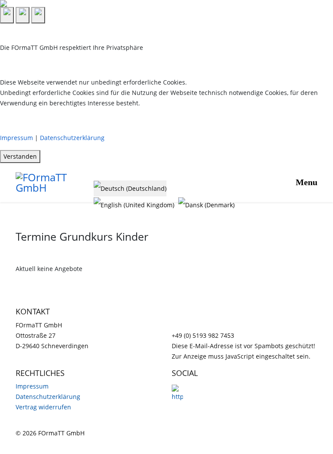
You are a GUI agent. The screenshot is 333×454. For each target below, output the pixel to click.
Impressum (16, 138)
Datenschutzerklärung (72, 138)
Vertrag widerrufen (43, 407)
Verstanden (20, 156)
